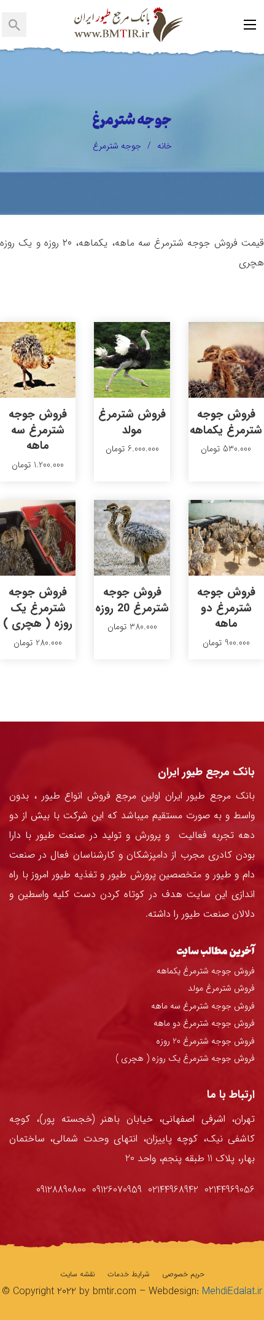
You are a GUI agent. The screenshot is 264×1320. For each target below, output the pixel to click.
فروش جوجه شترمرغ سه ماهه (38, 430)
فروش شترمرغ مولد (132, 422)
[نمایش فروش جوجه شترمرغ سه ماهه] (38, 359)
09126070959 (117, 1189)
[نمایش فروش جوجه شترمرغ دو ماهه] (226, 537)
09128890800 (61, 1189)
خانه (164, 146)
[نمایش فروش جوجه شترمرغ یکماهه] (226, 359)
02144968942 (173, 1189)
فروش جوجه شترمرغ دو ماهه (226, 608)
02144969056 (229, 1189)
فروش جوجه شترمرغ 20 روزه (132, 600)
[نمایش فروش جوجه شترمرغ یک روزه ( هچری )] (38, 537)
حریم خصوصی (183, 1274)
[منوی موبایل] (250, 25)
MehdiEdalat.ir (232, 1291)
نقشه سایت (77, 1274)
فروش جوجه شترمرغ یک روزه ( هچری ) (37, 608)
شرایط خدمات (128, 1274)
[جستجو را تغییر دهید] (14, 24)
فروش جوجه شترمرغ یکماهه (226, 422)
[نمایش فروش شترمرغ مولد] (131, 359)
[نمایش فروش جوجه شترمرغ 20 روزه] (131, 537)
